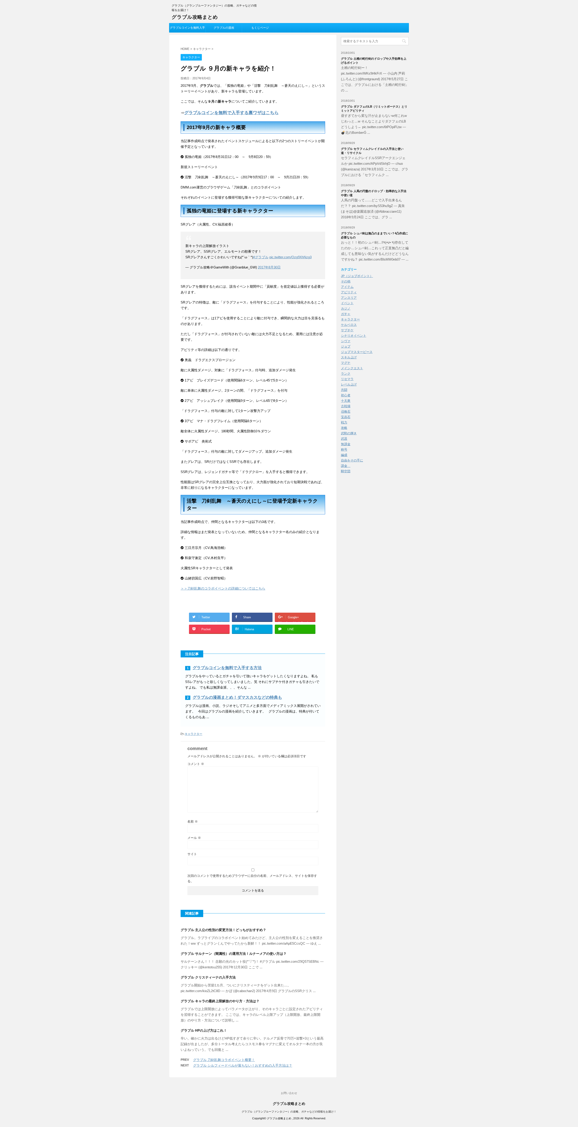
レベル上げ (349, 384)
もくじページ (260, 27)
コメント (195, 764)
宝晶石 (345, 417)
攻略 (344, 428)
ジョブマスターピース (357, 352)
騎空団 (345, 471)
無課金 (345, 444)
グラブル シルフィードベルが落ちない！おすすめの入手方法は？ (242, 1065)
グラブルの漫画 (224, 27)
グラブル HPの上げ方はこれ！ (204, 1030)
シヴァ (345, 341)
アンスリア (349, 297)
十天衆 (345, 400)
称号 (344, 449)
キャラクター (193, 734)
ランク (345, 373)
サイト (192, 854)
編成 (344, 455)
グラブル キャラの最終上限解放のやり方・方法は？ (220, 1001)
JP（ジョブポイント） (357, 276)
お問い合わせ (289, 1093)
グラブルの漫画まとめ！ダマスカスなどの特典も (237, 697)
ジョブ (345, 346)
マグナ (345, 363)
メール (194, 838)
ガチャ (345, 314)
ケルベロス (349, 325)
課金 (345, 466)
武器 (344, 438)
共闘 (344, 390)
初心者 (345, 395)
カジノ (345, 308)
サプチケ (347, 330)
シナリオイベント (353, 335)
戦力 (344, 422)
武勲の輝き (349, 433)
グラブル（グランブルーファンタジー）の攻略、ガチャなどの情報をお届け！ (289, 1111)
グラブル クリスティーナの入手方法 (208, 977)
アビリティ (349, 292)
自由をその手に (352, 460)
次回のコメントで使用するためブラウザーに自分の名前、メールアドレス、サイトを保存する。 (252, 878)
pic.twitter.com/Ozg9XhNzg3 (290, 257)
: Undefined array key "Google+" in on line (295, 618)
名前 (192, 821)
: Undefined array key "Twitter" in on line (209, 618)
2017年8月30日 (269, 267)
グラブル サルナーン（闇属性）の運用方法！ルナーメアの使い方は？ (234, 953)
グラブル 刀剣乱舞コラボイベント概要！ (224, 1060)
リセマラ (347, 379)
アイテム (347, 287)
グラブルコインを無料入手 (187, 27)
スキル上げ (349, 357)
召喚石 (345, 411)
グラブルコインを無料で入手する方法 (227, 668)
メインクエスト (352, 368)
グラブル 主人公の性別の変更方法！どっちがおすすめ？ (223, 930)
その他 (345, 281)
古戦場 (345, 406)
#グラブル (260, 257)
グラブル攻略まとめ (195, 17)
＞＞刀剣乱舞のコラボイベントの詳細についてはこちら (223, 588)
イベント (347, 303)
